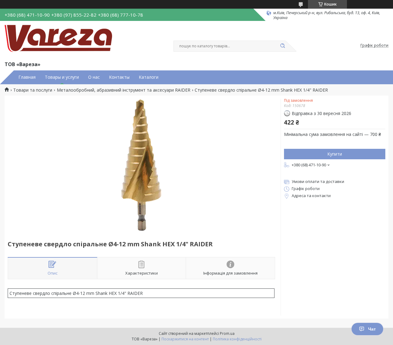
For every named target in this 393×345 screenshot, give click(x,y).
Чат (372, 329)
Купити (334, 154)
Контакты (119, 77)
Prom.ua (227, 333)
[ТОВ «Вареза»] (58, 40)
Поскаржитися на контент (185, 339)
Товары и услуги (62, 77)
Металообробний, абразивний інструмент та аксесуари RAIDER (123, 90)
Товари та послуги (32, 90)
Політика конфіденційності (237, 339)
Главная (27, 77)
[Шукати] (282, 46)
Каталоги (148, 77)
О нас (94, 77)
